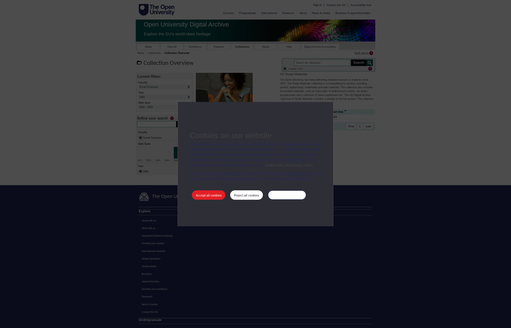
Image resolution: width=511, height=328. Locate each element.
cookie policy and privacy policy (289, 165)
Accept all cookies (209, 195)
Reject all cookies (246, 195)
